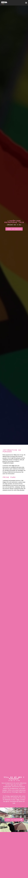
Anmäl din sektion (14, 228)
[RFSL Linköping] (4, 2)
